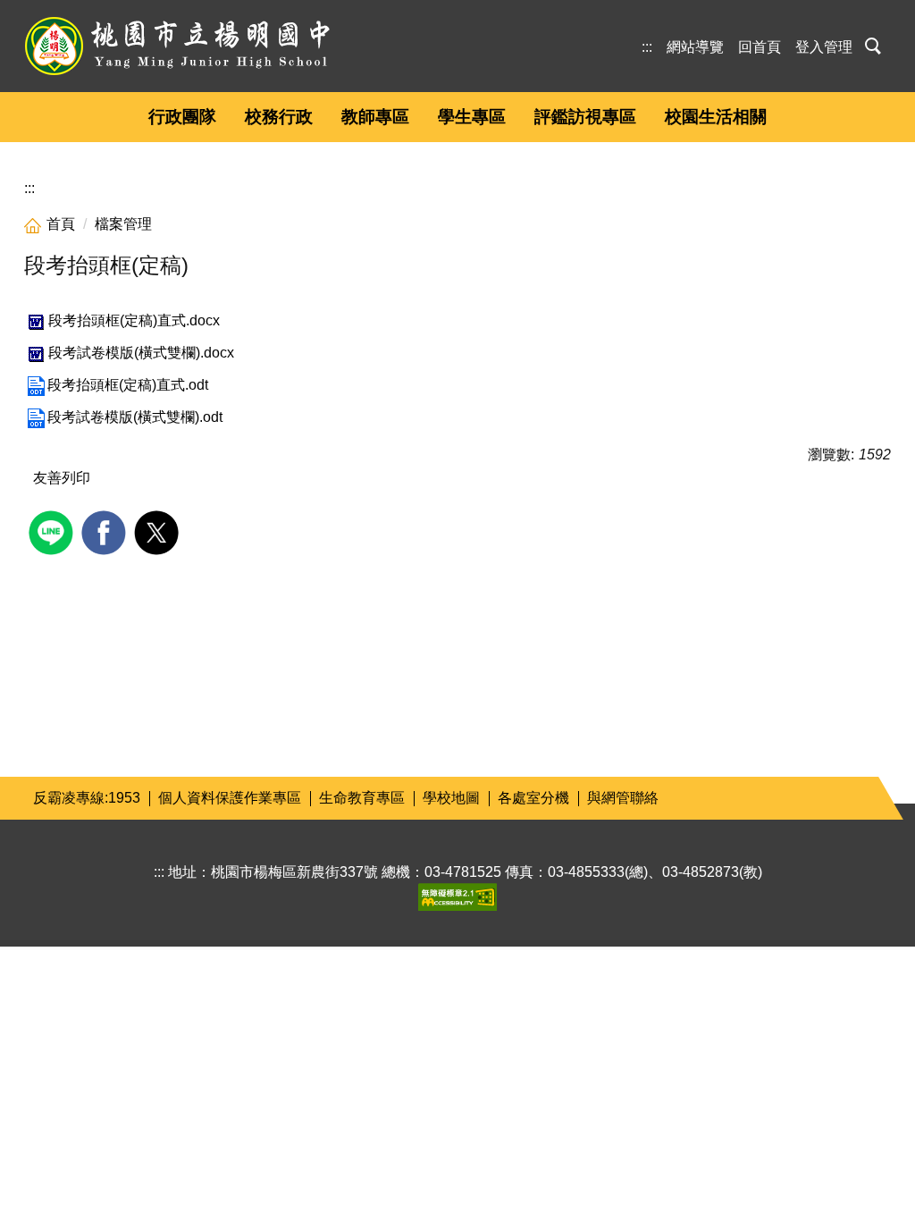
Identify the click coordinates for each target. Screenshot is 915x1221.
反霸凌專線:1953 (86, 797)
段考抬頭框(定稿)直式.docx (134, 320)
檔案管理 (123, 224)
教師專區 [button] (375, 116)
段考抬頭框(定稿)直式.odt (127, 384)
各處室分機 (533, 797)
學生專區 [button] (472, 116)
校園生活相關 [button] (716, 116)
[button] (875, 44)
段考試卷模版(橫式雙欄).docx (141, 352)
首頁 (60, 224)
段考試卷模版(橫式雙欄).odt (134, 417)
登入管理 (823, 47)
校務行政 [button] (279, 116)
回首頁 (759, 47)
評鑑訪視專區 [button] (585, 116)
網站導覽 (695, 47)
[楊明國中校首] (177, 46)
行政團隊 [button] (182, 116)
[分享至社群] (53, 530)
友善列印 (61, 477)
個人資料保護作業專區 (229, 797)
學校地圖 (451, 797)
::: (647, 47)
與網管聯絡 (623, 797)
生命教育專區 (362, 797)
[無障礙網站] (457, 896)
